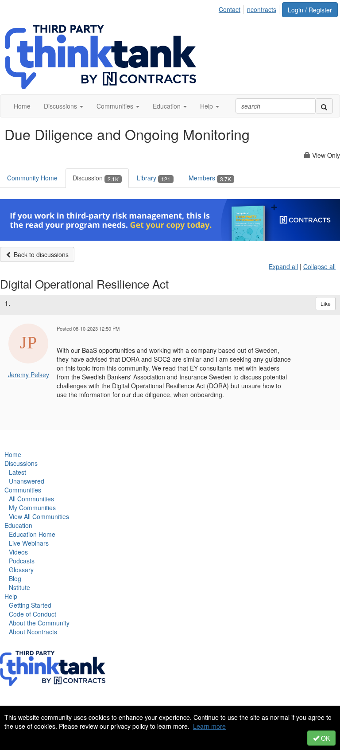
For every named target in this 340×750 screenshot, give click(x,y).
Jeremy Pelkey (28, 374)
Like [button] (326, 303)
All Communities (31, 498)
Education (18, 525)
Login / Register (310, 9)
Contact (229, 9)
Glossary (21, 569)
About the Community (39, 622)
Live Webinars (29, 543)
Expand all (283, 266)
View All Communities (39, 516)
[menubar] (250, 8)
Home (12, 454)
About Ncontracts (33, 631)
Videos (18, 551)
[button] (63, 106)
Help (10, 596)
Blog (15, 578)
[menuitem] (232, 8)
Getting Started (30, 605)
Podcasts (22, 560)
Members (210, 177)
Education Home (32, 534)
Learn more (209, 726)
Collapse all (319, 266)
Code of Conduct (32, 613)
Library (153, 177)
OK (324, 738)
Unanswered (26, 481)
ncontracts (261, 9)
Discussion (96, 177)
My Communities (32, 507)
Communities (22, 489)
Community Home (32, 177)
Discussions (21, 463)
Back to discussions (40, 254)
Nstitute (19, 587)
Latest (17, 472)
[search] (324, 105)
